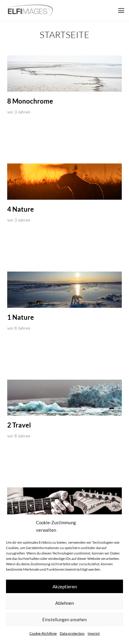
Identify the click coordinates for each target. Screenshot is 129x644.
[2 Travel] (64, 397)
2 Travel (19, 425)
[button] (121, 10)
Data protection (72, 633)
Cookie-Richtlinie (43, 633)
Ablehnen (64, 603)
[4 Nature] (64, 181)
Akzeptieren (64, 586)
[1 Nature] (64, 290)
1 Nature (20, 317)
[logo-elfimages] (29, 10)
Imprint (94, 633)
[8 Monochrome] (64, 73)
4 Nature (20, 209)
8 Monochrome (30, 101)
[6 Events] (64, 505)
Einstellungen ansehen (64, 619)
